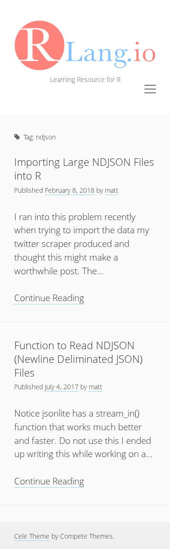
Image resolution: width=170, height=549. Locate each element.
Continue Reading (49, 297)
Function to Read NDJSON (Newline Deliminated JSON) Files (78, 358)
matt (112, 190)
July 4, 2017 (61, 386)
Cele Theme (32, 536)
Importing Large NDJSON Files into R (84, 168)
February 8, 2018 (69, 190)
